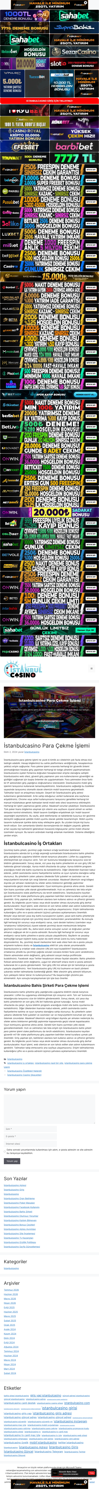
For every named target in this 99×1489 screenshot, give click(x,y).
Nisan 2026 (10, 1303)
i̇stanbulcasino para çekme (44, 1428)
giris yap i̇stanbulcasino (45, 1395)
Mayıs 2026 (10, 1298)
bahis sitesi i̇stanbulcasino (16, 1395)
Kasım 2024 (10, 1333)
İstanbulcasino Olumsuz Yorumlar (21, 1216)
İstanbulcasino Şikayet (14, 1455)
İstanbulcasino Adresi (15, 1185)
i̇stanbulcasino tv (32, 1431)
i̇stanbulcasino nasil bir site (49, 1063)
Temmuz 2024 (11, 1351)
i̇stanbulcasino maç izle (15, 1425)
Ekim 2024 (9, 1338)
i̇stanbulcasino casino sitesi (50, 1403)
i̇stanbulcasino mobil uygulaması (43, 1425)
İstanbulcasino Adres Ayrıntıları (20, 1229)
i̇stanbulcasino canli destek (20, 1403)
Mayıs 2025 (10, 1316)
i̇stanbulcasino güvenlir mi (40, 1421)
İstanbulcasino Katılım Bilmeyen (20, 1220)
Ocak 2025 (9, 1325)
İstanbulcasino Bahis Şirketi (18, 1211)
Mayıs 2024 (10, 1360)
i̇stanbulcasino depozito (12, 1409)
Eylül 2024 (9, 1342)
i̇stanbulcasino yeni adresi (67, 1439)
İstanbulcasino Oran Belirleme (19, 1198)
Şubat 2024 (10, 1373)
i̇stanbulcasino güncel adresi (54, 1417)
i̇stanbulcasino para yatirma (17, 1428)
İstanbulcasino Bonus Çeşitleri (19, 1225)
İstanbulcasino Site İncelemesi (19, 1233)
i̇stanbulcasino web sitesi (75, 1435)
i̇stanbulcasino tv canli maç (55, 1431)
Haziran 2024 (11, 1355)
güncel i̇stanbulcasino (14, 1399)
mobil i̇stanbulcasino (43, 1442)
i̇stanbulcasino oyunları (67, 1425)
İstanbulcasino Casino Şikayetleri (24, 1075)
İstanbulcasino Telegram (49, 1451)
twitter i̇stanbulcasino (71, 1442)
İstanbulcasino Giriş (14, 1189)
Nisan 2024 (10, 1364)
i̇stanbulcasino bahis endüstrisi (57, 1399)
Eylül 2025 (9, 1307)
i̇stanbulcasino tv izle (52, 1435)
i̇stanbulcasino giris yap (18, 1413)
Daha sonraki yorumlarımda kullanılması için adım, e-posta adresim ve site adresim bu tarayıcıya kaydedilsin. (50, 1151)
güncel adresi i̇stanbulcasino (76, 1395)
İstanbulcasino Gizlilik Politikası (20, 1242)
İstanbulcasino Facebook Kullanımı (21, 1207)
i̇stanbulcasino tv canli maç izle (22, 1435)
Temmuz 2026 (11, 1290)
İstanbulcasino (14, 1059)
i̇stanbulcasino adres (36, 1399)
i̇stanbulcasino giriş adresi (52, 1413)
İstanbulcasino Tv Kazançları (18, 1238)
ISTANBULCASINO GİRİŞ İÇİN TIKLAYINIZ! (49, 101)
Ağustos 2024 (11, 1347)
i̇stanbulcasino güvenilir (15, 1421)
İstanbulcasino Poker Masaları (19, 1203)
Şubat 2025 (10, 1320)
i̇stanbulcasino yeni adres (41, 1439)
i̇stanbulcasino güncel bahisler (83, 1418)
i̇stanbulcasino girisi (59, 1408)
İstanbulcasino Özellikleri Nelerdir (24, 1071)
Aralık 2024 (10, 1329)
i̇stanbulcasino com (77, 1403)
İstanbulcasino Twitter (74, 1452)
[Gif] (49, 277)
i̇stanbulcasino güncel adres (20, 1417)
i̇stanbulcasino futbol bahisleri (31, 1409)
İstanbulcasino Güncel (18, 1451)
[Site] (49, 169)
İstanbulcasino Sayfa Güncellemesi (22, 1246)
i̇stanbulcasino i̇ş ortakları (20, 1063)
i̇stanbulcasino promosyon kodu (74, 1428)
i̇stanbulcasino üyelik (16, 1442)
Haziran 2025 (11, 1312)
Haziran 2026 (11, 1294)
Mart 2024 (9, 1369)
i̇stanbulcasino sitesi (13, 1431)
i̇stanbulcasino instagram (70, 1421)
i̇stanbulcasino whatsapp (16, 1439)
